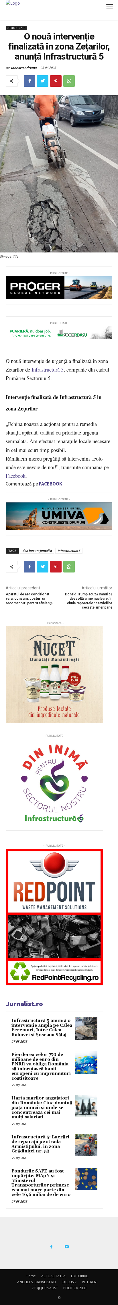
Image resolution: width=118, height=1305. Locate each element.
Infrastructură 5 (48, 369)
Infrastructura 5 (69, 550)
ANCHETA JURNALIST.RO (36, 1282)
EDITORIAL (79, 1276)
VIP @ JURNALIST (45, 1288)
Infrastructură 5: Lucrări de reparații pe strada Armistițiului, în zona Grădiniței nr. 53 (40, 1144)
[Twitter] (42, 81)
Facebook (15, 475)
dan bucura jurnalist (37, 550)
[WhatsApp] (69, 81)
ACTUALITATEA (53, 1276)
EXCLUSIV (69, 1282)
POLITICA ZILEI (74, 1288)
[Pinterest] (56, 81)
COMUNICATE (16, 28)
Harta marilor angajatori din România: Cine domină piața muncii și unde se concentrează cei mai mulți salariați (41, 1107)
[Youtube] (66, 1247)
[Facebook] (29, 81)
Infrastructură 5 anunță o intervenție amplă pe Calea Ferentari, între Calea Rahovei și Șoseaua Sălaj (41, 1028)
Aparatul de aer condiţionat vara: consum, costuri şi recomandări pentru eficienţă (29, 598)
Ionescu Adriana (24, 67)
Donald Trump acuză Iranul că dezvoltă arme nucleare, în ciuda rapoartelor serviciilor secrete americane (88, 600)
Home (31, 1276)
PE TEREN (89, 1282)
